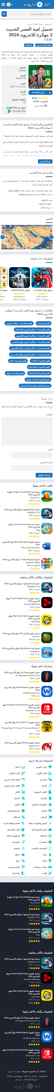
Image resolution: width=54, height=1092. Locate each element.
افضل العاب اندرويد (35, 24)
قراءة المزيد (45, 161)
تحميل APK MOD (38, 92)
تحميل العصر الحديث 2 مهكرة (38, 379)
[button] (4, 14)
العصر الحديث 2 (43, 323)
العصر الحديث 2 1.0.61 (40, 360)
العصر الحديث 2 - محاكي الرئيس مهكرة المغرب (31, 342)
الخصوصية (43, 1076)
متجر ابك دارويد (14, 1071)
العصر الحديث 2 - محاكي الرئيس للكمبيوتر (33, 335)
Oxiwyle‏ (22, 70)
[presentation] (51, 237)
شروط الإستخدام (30, 1079)
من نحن (18, 1079)
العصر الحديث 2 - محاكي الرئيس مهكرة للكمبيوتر (30, 348)
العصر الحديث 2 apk (18, 360)
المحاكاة (29, 45)
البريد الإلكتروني (45, 462)
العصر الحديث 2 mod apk (39, 373)
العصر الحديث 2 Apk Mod (39, 367)
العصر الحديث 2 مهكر (15, 373)
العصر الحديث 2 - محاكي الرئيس (19, 323)
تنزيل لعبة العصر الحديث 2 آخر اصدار (35, 385)
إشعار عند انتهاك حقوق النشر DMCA (22, 1076)
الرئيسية (48, 24)
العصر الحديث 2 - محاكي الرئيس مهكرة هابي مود (30, 354)
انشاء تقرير (39, 105)
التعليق (48, 414)
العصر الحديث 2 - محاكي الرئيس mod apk (32, 329)
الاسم (50, 449)
